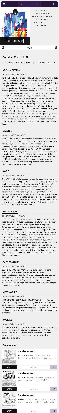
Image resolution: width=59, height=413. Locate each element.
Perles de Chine (24, 399)
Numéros (8, 62)
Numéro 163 (23, 377)
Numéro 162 (23, 355)
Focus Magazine (47, 16)
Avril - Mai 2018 (48, 62)
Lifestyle (44, 19)
